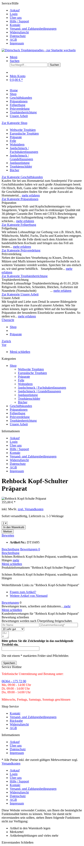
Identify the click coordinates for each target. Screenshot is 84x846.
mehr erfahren (31, 195)
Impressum (17, 43)
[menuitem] (46, 10)
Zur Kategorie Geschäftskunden (22, 177)
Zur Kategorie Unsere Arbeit (20, 294)
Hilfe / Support (19, 21)
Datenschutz (18, 36)
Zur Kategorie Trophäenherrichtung (25, 276)
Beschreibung (10, 549)
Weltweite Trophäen (23, 130)
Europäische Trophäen (24, 133)
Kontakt (15, 25)
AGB (13, 39)
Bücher (14, 170)
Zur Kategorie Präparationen (20, 199)
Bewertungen (30, 549)
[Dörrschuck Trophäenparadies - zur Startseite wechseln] (39, 50)
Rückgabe (16, 720)
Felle (13, 141)
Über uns (16, 17)
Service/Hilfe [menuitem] (29, 23)
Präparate (16, 137)
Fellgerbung (17, 413)
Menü (13, 57)
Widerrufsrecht (19, 32)
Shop (13, 365)
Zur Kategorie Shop (14, 123)
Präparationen (19, 409)
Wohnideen (17, 144)
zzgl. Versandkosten (30, 509)
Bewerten (8, 535)
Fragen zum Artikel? (23, 592)
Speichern (9, 663)
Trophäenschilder (21, 166)
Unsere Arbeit (19, 424)
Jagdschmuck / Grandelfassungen (21, 157)
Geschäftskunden (21, 406)
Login (14, 14)
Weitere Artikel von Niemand (29, 595)
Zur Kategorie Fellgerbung (19, 224)
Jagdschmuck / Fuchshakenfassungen (24, 150)
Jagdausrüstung (20, 163)
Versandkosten (11, 763)
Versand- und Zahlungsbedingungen (33, 28)
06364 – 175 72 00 (14, 681)
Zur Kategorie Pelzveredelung (21, 250)
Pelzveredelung (20, 417)
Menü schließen (20, 351)
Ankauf (15, 10)
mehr (16, 560)
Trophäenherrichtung (23, 420)
